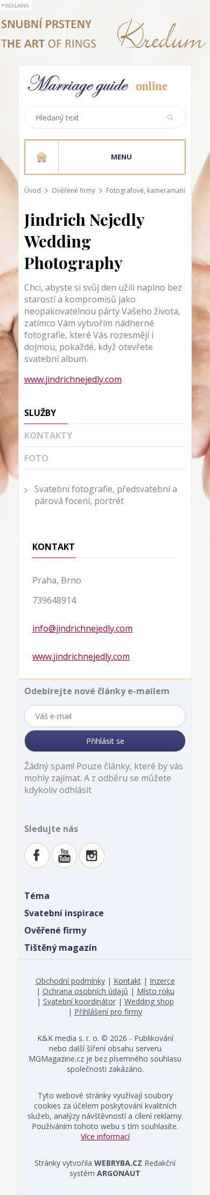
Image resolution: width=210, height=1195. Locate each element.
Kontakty (48, 435)
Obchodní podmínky (70, 981)
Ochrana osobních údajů (85, 991)
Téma (37, 896)
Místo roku (155, 991)
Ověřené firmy (73, 190)
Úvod (32, 190)
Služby (40, 413)
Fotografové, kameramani (145, 190)
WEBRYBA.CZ (118, 1163)
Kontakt (127, 981)
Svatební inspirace (64, 913)
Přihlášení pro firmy (108, 1011)
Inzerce (162, 981)
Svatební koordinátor (79, 1001)
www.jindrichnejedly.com (73, 379)
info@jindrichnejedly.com (82, 628)
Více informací (105, 1136)
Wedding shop (149, 1001)
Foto (36, 458)
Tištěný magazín (60, 948)
